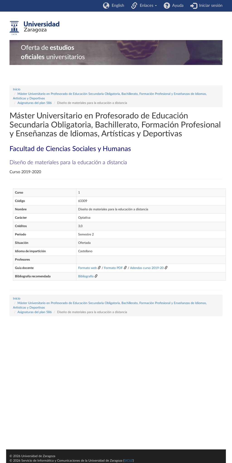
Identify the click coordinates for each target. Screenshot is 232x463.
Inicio (16, 89)
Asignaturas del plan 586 (34, 103)
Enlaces (146, 6)
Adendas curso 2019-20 (147, 268)
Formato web (87, 268)
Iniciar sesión (209, 6)
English (116, 6)
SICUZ (128, 460)
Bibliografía (86, 276)
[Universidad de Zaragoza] (34, 28)
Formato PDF (113, 268)
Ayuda (177, 6)
